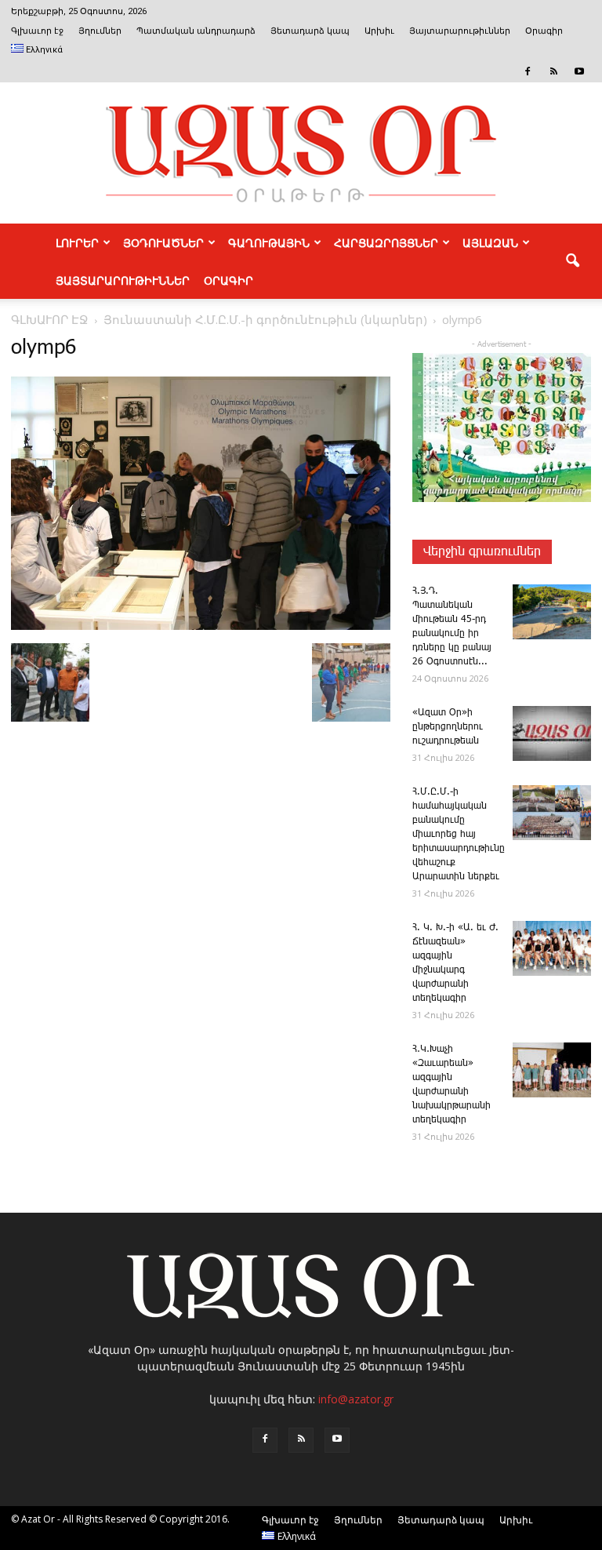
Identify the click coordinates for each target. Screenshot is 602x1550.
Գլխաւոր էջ (37, 31)
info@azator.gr (355, 1399)
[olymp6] (200, 626)
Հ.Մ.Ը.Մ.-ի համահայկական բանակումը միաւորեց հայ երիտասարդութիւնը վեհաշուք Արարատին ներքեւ (458, 834)
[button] (572, 261)
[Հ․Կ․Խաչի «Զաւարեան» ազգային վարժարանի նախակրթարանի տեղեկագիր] (552, 1069)
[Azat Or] (301, 153)
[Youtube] (579, 71)
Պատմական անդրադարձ (196, 31)
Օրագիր (544, 31)
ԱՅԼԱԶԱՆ (490, 242)
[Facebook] (527, 71)
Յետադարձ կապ (310, 31)
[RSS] (553, 71)
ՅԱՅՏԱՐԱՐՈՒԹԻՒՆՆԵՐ (123, 280)
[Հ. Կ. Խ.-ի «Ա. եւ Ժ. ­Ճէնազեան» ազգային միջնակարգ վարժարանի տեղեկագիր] (552, 948)
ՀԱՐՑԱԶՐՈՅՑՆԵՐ (386, 242)
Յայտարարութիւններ (459, 31)
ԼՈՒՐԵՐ (77, 242)
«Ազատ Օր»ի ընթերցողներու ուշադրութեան (447, 726)
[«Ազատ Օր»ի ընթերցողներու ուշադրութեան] (552, 733)
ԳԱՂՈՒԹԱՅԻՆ (269, 242)
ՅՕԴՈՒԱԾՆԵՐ (163, 242)
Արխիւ (379, 31)
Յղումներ (99, 31)
